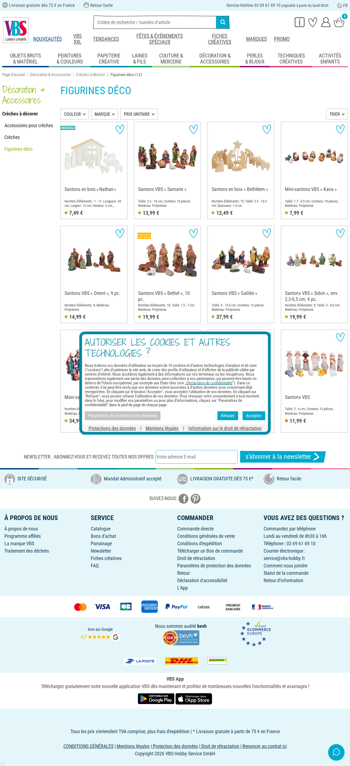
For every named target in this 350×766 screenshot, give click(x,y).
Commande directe (195, 529)
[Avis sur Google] (100, 634)
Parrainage (101, 543)
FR (345, 5)
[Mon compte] (325, 21)
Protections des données (112, 428)
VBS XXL (77, 39)
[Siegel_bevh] (180, 637)
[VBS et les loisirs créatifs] (16, 30)
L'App (182, 588)
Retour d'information (283, 580)
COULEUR (72, 114)
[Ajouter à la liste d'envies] (120, 129)
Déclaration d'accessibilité (202, 580)
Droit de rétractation (196, 558)
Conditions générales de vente (206, 536)
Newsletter (101, 551)
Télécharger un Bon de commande (210, 551)
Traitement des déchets (26, 551)
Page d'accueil (13, 74)
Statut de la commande (286, 573)
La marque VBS (19, 543)
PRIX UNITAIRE (137, 114)
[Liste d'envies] (312, 21)
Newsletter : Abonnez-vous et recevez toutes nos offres (88, 457)
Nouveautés (47, 39)
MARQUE (102, 114)
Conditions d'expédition (199, 543)
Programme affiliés (22, 536)
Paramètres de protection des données (214, 565)
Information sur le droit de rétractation (225, 428)
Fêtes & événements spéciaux (159, 39)
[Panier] (339, 21)
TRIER (334, 114)
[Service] (299, 21)
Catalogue (100, 529)
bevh (202, 626)
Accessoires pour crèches (28, 125)
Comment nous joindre (285, 565)
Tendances (106, 39)
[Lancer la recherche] (223, 22)
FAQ (95, 565)
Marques (256, 39)
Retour (183, 573)
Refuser (228, 415)
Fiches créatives (219, 39)
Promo (282, 39)
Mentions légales (162, 428)
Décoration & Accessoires (50, 74)
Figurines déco (18, 149)
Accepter (254, 415)
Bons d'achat (103, 536)
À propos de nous (21, 529)
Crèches (12, 137)
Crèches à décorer (90, 74)
